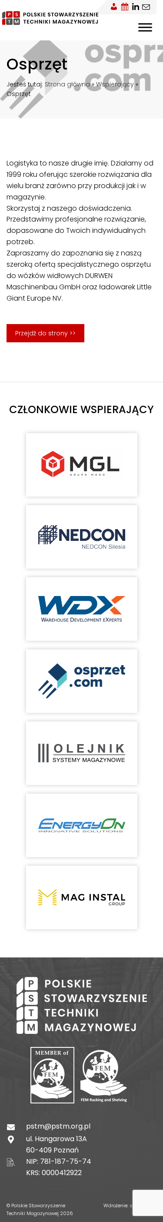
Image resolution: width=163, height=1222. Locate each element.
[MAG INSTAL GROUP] (81, 897)
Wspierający (115, 84)
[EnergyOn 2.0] (81, 825)
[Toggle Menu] (145, 27)
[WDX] (81, 609)
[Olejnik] (81, 753)
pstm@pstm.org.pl (58, 1126)
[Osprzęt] (81, 681)
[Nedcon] (81, 537)
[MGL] (81, 464)
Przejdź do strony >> (45, 333)
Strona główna (67, 84)
